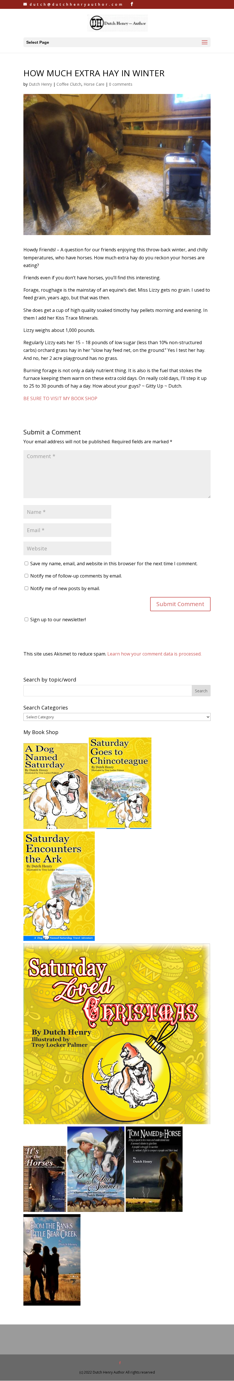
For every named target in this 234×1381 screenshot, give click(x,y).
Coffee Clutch (69, 84)
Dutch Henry (40, 84)
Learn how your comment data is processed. (154, 654)
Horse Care (94, 84)
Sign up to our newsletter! (58, 619)
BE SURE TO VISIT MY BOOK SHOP (60, 398)
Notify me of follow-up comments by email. (76, 576)
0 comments (120, 84)
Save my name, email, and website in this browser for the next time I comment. (113, 563)
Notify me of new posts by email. (65, 588)
